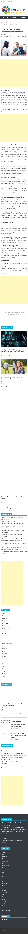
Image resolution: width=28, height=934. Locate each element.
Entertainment (5, 628)
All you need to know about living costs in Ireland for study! (12, 378)
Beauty (4, 616)
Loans (3, 651)
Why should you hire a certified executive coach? (12, 498)
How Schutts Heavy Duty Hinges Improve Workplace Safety (18, 735)
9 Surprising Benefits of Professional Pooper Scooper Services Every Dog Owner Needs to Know (13, 522)
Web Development (6, 679)
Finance (4, 633)
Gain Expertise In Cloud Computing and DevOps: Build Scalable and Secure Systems (12, 351)
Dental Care (5, 621)
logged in (10, 510)
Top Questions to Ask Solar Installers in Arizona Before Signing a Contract (13, 544)
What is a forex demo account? (14, 318)
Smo (3, 661)
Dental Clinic (5, 623)
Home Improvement (7, 643)
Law (3, 646)
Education (23, 17)
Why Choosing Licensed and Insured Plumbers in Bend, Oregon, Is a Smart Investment (13, 548)
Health (4, 641)
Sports (4, 669)
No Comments (23, 36)
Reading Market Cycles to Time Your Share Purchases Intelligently (12, 518)
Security (4, 656)
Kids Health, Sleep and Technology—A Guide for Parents (15, 314)
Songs (3, 666)
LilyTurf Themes (14, 932)
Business (14, 17)
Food (3, 636)
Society (4, 664)
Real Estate (5, 653)
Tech (3, 671)
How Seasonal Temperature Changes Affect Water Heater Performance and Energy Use (12, 539)
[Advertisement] (14, 73)
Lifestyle (4, 648)
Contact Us (4, 919)
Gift (3, 638)
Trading (4, 674)
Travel (3, 676)
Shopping (4, 659)
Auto (8, 17)
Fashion (4, 631)
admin (4, 34)
